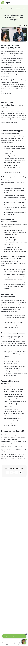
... (5, 8)
